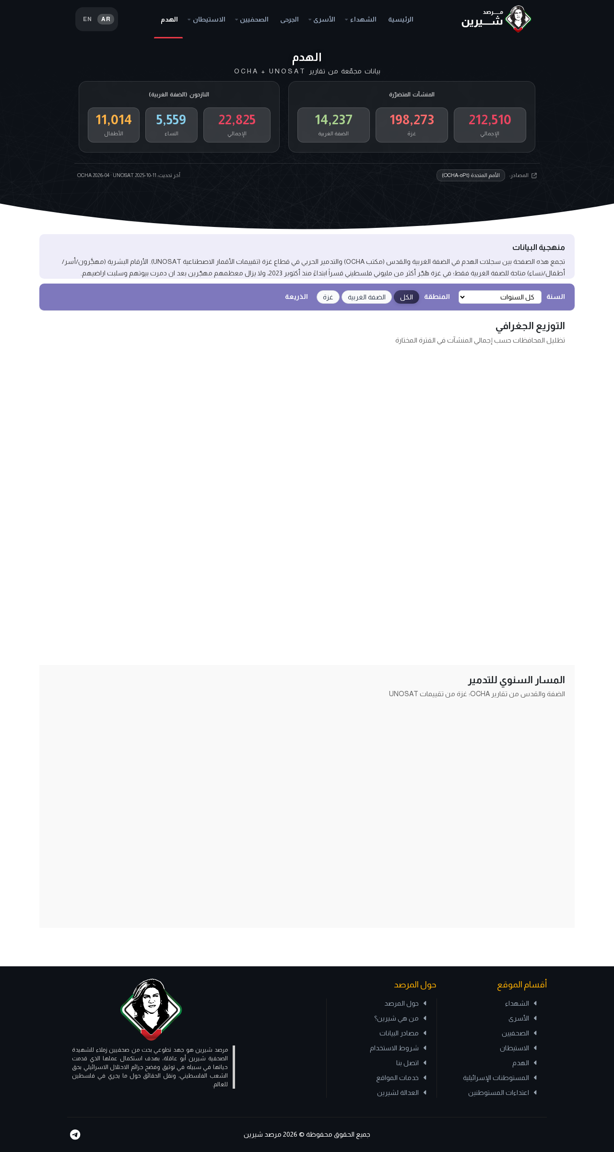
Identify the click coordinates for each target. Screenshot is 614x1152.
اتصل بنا (407, 1063)
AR (105, 19)
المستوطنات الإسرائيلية (496, 1077)
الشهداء (363, 19)
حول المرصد (401, 1003)
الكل (406, 297)
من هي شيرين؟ (396, 1018)
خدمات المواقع (397, 1077)
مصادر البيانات (399, 1033)
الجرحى (289, 19)
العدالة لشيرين (398, 1092)
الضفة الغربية (367, 297)
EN (87, 19)
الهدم (169, 19)
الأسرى (324, 19)
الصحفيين (254, 19)
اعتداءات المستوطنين (498, 1092)
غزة (328, 297)
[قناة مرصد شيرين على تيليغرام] (75, 1134)
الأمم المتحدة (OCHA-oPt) (471, 175)
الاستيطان (209, 19)
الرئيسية (400, 19)
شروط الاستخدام (394, 1048)
